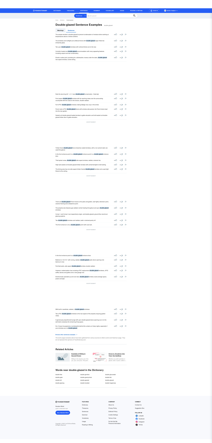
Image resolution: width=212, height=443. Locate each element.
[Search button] (135, 16)
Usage (84, 421)
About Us (111, 405)
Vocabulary (85, 418)
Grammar (84, 415)
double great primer (86, 377)
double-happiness (110, 383)
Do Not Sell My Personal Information (114, 422)
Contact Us (138, 405)
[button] (154, 10)
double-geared (84, 380)
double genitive (84, 374)
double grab (59, 377)
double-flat (108, 377)
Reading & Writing (87, 425)
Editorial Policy (112, 411)
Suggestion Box (139, 408)
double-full (58, 380)
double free (58, 374)
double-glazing (59, 383)
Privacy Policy (112, 408)
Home (56, 20)
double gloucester (110, 374)
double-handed (84, 383)
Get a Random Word (62, 412)
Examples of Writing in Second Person (78, 355)
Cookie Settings (113, 415)
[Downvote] (122, 34)
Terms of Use (112, 418)
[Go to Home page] (40, 10)
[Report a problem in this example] (126, 34)
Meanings (60, 30)
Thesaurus (85, 408)
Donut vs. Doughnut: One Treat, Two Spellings (117, 355)
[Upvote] (116, 34)
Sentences (79, 16)
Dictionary (85, 405)
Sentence (62, 20)
